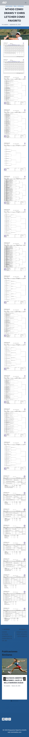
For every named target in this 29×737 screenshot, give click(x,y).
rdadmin (6, 24)
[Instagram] (9, 719)
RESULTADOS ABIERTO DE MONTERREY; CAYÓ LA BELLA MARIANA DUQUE (14, 680)
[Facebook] (3, 719)
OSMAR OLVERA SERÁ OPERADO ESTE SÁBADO (21, 633)
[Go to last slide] (4, 679)
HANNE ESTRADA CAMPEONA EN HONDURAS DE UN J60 (7, 635)
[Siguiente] (24, 679)
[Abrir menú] (25, 2)
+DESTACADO (8, 6)
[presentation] (14, 666)
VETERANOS (20, 6)
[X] (6, 719)
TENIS (14, 6)
